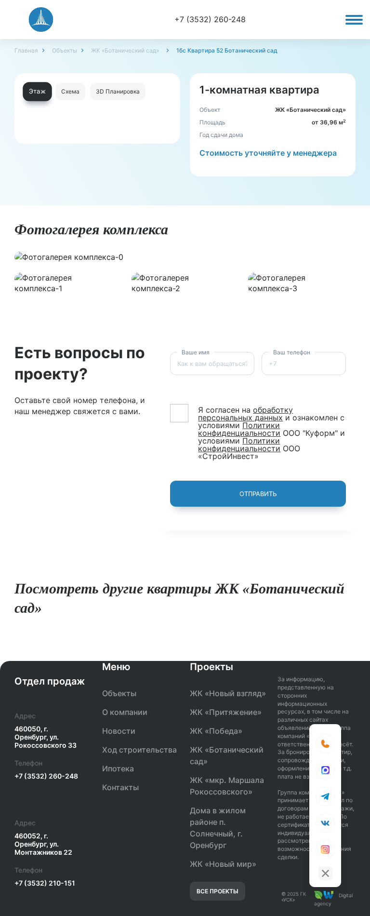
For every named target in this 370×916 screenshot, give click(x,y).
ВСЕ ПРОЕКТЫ (217, 891)
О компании (124, 712)
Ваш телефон (291, 352)
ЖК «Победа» (216, 731)
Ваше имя (196, 352)
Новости (118, 731)
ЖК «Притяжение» (226, 712)
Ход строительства (139, 749)
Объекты (64, 50)
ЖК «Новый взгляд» (228, 693)
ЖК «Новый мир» (223, 864)
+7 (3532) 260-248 (210, 19)
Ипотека (118, 768)
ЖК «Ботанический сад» (125, 50)
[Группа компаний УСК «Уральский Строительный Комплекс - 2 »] (41, 19)
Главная (26, 50)
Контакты (120, 787)
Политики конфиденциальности (239, 429)
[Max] (325, 770)
